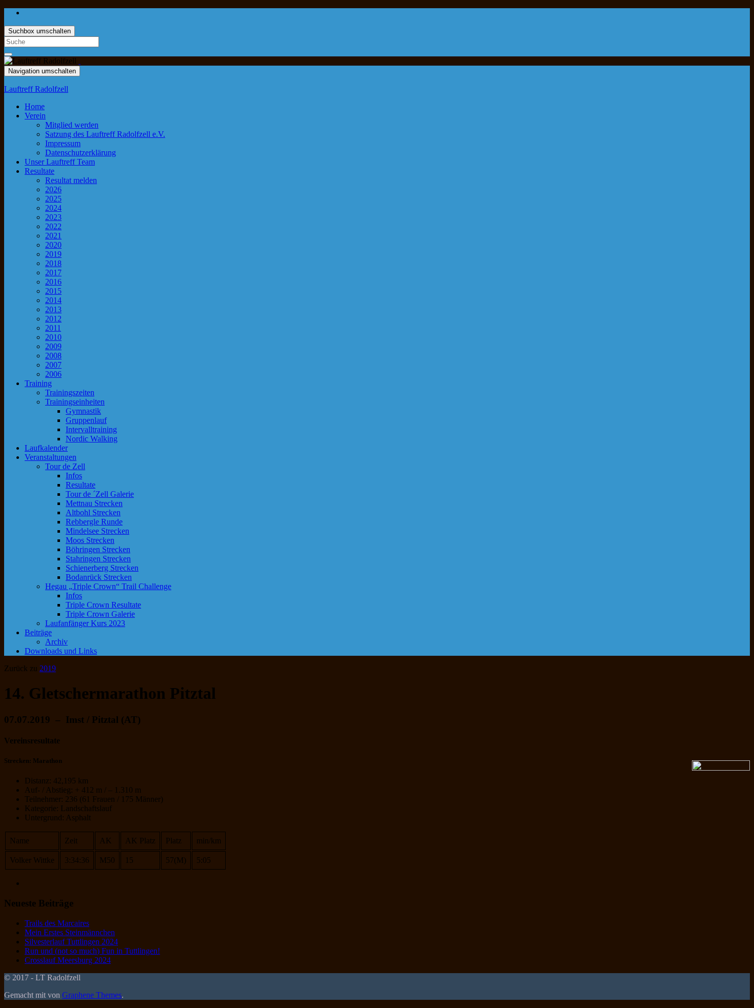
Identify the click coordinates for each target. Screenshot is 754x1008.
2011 (53, 328)
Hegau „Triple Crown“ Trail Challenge (108, 586)
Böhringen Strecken (98, 549)
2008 (53, 355)
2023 (53, 217)
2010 (53, 337)
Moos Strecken (90, 540)
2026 (53, 189)
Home (35, 106)
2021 (53, 235)
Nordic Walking (91, 438)
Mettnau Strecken (94, 503)
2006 (53, 374)
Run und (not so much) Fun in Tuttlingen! (92, 950)
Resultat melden (71, 180)
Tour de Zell (65, 466)
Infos (74, 475)
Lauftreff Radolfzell (36, 89)
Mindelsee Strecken (97, 531)
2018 (53, 263)
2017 (53, 272)
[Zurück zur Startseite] (79, 60)
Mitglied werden (71, 124)
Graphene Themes (92, 995)
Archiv (56, 641)
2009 (53, 346)
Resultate (39, 171)
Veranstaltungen (50, 457)
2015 (53, 291)
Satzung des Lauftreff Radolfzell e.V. (105, 134)
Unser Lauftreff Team (60, 161)
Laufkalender (46, 447)
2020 (53, 244)
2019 (53, 254)
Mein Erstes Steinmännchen (70, 932)
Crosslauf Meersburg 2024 (68, 960)
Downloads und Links (61, 651)
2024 (53, 208)
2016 (53, 281)
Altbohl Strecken (93, 512)
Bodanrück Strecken (99, 577)
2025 (53, 198)
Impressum (63, 143)
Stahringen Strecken (98, 558)
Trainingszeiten (69, 392)
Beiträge (38, 632)
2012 (53, 318)
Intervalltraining (91, 429)
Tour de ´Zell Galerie (100, 494)
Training (38, 383)
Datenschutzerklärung (80, 152)
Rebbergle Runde (94, 521)
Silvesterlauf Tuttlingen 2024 (71, 941)
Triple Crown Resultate (103, 604)
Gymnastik (83, 411)
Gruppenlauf (86, 420)
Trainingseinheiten (75, 401)
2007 (53, 364)
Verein (35, 115)
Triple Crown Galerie (100, 614)
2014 (53, 300)
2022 (53, 226)
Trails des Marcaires (57, 923)
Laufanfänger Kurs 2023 (85, 623)
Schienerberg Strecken (102, 567)
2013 (53, 309)
